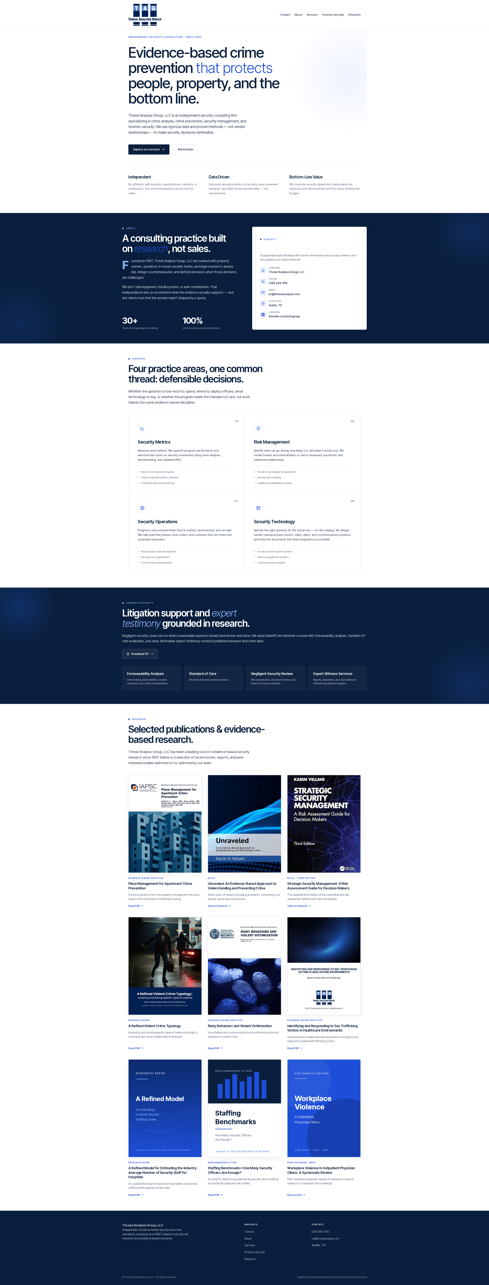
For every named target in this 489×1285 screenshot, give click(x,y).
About (298, 14)
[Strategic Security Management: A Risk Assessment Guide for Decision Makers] (324, 824)
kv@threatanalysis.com (284, 294)
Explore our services (146, 149)
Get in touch (185, 149)
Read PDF (134, 905)
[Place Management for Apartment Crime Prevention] (165, 824)
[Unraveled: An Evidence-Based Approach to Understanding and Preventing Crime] (244, 824)
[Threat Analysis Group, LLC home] (144, 15)
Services (312, 14)
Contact (285, 14)
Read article (294, 1194)
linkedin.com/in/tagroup (284, 316)
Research (354, 14)
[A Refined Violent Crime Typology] (165, 966)
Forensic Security (333, 14)
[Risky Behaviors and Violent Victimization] (244, 966)
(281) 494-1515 (278, 283)
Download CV (140, 653)
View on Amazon (218, 905)
